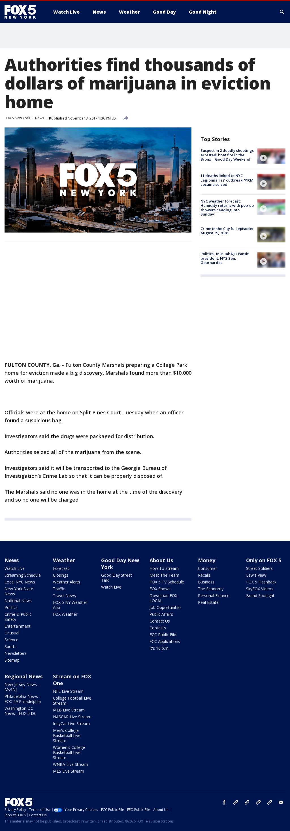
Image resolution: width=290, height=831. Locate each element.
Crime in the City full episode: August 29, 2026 (227, 231)
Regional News (23, 676)
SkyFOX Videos (259, 588)
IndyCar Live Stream (71, 723)
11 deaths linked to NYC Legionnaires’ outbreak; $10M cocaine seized (227, 180)
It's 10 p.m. (159, 648)
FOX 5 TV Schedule (167, 582)
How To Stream (164, 568)
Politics (11, 607)
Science (11, 639)
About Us (161, 560)
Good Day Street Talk (116, 577)
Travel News (64, 595)
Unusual (12, 633)
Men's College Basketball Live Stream (66, 735)
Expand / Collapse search (282, 12)
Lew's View (256, 575)
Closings (60, 575)
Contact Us (160, 621)
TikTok (246, 802)
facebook (224, 802)
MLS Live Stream (68, 771)
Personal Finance (213, 595)
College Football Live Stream (72, 700)
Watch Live (15, 568)
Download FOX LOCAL (163, 598)
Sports (10, 646)
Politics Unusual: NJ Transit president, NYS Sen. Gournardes (225, 258)
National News (18, 600)
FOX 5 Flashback (261, 582)
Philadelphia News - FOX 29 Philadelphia (23, 699)
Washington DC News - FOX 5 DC (21, 711)
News (39, 118)
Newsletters (16, 653)
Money (206, 560)
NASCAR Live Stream (72, 716)
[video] (271, 156)
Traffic (59, 588)
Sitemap (12, 660)
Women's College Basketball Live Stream (69, 752)
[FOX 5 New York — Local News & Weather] (23, 12)
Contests (158, 627)
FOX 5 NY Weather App (70, 605)
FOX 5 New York (17, 118)
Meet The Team (164, 575)
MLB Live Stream (69, 710)
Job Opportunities (166, 607)
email (280, 802)
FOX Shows (160, 588)
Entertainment (18, 626)
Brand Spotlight (260, 595)
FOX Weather (65, 614)
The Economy (210, 588)
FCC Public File (163, 634)
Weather (64, 560)
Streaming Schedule (23, 575)
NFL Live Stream (68, 691)
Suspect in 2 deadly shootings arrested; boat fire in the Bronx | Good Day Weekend (227, 155)
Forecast (61, 568)
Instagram (235, 802)
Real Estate (208, 602)
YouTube (258, 802)
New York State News (19, 591)
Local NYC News (20, 582)
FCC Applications (165, 641)
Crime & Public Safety (18, 616)
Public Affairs (161, 614)
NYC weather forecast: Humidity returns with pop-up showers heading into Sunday (227, 208)
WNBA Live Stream (70, 764)
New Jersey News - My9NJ (22, 687)
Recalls (204, 575)
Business (206, 582)
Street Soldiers (259, 568)
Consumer (207, 568)
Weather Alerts (66, 582)
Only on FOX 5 (263, 560)
